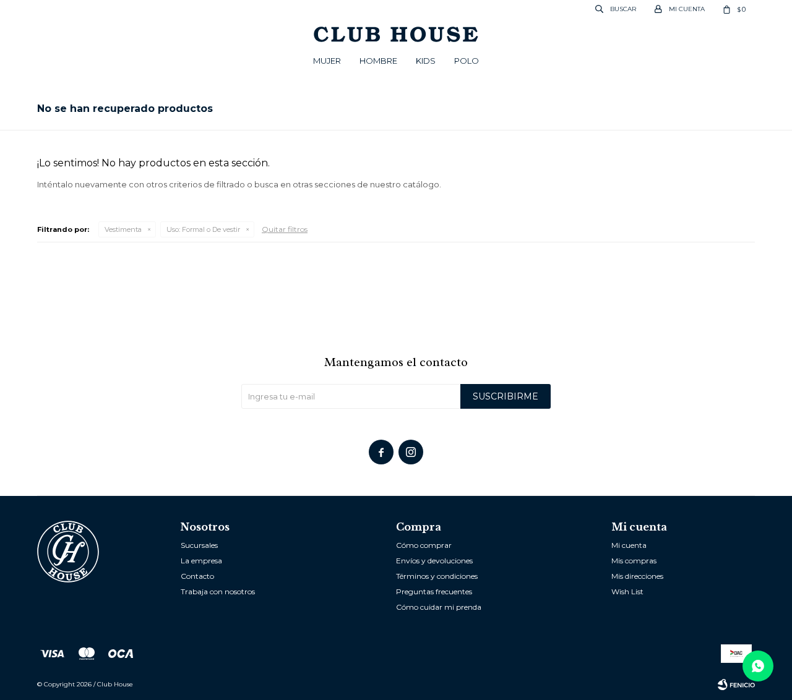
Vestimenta (123, 229)
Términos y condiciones (437, 576)
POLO (466, 61)
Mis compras (633, 560)
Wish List (627, 591)
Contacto (197, 576)
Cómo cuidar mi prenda (438, 607)
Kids (426, 61)
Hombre (378, 61)
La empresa (201, 560)
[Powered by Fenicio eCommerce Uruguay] (736, 684)
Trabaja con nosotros (218, 591)
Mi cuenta (629, 545)
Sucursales (199, 545)
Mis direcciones (637, 576)
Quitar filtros (285, 229)
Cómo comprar (424, 545)
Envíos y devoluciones (434, 560)
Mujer (327, 61)
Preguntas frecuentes (434, 591)
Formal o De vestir (203, 229)
